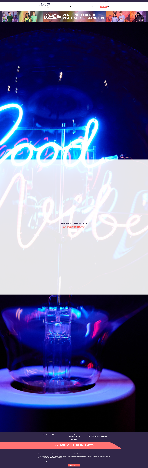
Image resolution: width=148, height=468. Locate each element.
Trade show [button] (71, 6)
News (97, 6)
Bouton (74, 16)
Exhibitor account (107, 1)
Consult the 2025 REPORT (74, 465)
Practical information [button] (90, 6)
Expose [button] (82, 6)
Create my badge (104, 6)
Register (74, 230)
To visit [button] (77, 6)
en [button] (108, 6)
